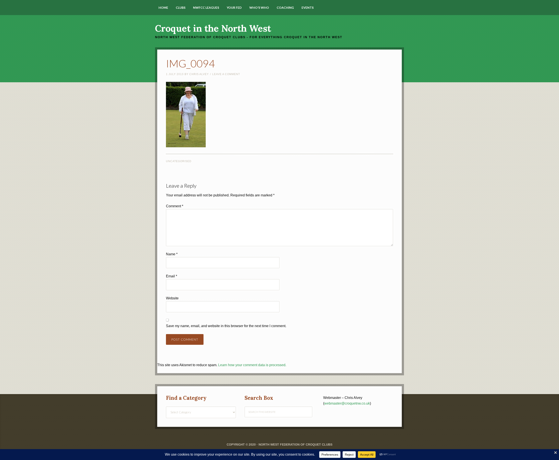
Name (172, 254)
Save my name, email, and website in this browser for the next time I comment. (226, 326)
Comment (174, 206)
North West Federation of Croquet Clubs (295, 444)
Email (171, 276)
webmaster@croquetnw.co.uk (347, 403)
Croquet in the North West (213, 28)
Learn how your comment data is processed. (252, 365)
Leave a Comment (226, 74)
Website (172, 298)
